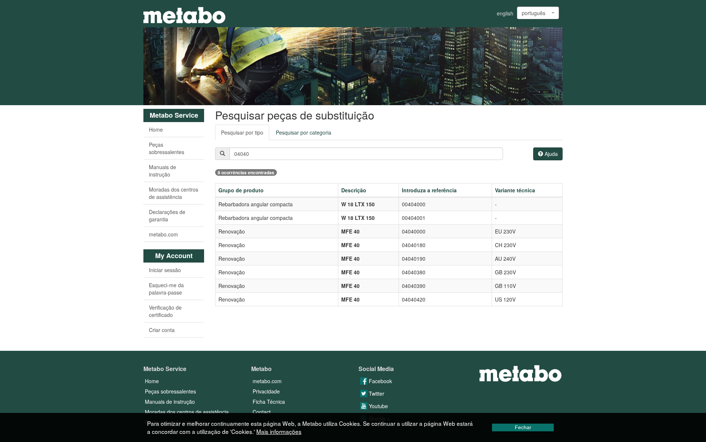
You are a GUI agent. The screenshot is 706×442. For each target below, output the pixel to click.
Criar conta (162, 330)
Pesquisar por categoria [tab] (303, 132)
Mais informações (279, 431)
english (505, 13)
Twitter (375, 393)
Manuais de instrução (162, 170)
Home (156, 129)
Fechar (523, 427)
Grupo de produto (241, 190)
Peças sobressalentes (166, 148)
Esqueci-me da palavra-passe (166, 288)
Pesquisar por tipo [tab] (242, 132)
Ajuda (550, 153)
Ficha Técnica (269, 401)
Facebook (379, 381)
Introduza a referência (429, 190)
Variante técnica (515, 190)
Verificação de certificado (165, 311)
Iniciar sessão (165, 270)
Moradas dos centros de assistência (173, 193)
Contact (262, 412)
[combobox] (538, 13)
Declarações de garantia (167, 215)
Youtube (377, 406)
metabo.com (163, 234)
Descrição (353, 190)
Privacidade (266, 391)
